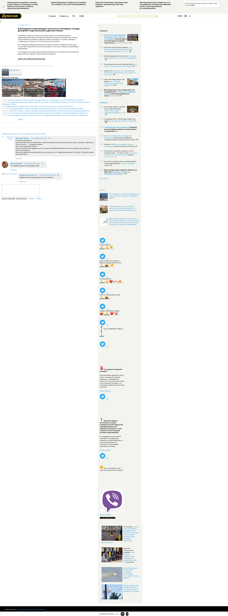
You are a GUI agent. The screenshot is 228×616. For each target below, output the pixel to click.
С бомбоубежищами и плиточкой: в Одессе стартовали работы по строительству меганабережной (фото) (46, 109)
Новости (64, 16)
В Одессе (107, 144)
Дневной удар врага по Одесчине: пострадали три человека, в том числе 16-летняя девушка (68, 3)
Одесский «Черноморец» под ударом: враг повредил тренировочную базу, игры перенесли (111, 4)
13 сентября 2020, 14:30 (39, 138)
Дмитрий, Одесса (22, 138)
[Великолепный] (5, 167)
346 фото (19, 74)
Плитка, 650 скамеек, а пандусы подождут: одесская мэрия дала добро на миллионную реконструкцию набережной (49, 111)
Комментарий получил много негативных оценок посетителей (24, 134)
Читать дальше (105, 391)
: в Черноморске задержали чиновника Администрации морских (119, 139)
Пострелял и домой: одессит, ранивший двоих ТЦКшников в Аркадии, (120, 162)
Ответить (18, 158)
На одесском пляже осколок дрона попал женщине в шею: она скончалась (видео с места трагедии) (54, 92)
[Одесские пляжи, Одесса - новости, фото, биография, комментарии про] (5, 75)
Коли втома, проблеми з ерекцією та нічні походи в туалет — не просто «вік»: (119, 152)
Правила (31, 198)
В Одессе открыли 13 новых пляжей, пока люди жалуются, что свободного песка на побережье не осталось (45, 100)
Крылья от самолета (27, 175)
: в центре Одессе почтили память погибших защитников (115, 41)
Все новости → (105, 178)
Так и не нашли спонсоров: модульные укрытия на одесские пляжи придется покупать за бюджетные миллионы (48, 113)
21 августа (103, 103)
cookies (116, 614)
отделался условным (128, 163)
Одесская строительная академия (116, 47)
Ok (123, 614)
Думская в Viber (105, 515)
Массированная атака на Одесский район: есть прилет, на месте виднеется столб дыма (131, 588)
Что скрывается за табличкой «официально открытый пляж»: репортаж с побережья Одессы (124, 196)
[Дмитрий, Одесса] (7, 139)
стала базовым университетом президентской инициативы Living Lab (118, 49)
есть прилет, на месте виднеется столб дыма (120, 65)
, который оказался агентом (123, 146)
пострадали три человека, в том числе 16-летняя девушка (120, 57)
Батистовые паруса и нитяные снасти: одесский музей (114, 108)
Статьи (52, 16)
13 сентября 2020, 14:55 (47, 175)
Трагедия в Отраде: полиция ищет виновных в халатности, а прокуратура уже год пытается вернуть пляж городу (33, 92)
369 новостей (12, 74)
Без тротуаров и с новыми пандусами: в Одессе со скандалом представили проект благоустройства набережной (48, 115)
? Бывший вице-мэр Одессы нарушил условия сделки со (120, 129)
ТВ (73, 16)
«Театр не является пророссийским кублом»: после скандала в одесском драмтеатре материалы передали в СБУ (123, 208)
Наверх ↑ (21, 119)
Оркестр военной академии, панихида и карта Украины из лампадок (115, 37)
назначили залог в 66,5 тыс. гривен (122, 121)
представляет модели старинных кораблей (111, 112)
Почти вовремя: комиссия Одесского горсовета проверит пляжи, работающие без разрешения (11, 92)
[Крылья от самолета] (9, 174)
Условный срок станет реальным (116, 127)
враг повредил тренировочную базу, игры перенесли (113, 83)
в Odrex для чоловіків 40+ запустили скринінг (120, 154)
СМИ (81, 16)
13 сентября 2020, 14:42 (32, 164)
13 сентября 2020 (22, 25)
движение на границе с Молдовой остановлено (117, 173)
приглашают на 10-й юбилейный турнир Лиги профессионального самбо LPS (119, 72)
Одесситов (108, 71)
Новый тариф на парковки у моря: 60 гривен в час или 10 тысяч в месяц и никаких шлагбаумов (39, 106)
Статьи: (102, 190)
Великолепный (16, 164)
